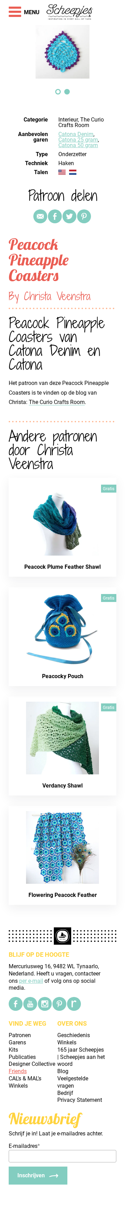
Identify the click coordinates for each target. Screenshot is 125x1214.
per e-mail (31, 981)
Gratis (109, 488)
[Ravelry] (74, 1004)
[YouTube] (30, 1004)
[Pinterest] (84, 216)
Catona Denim (75, 134)
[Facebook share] (55, 216)
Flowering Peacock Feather (62, 895)
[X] (69, 216)
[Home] (70, 12)
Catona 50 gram (78, 145)
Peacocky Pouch (62, 676)
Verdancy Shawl (62, 785)
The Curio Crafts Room (57, 402)
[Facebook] (16, 1004)
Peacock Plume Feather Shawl (62, 567)
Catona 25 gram (78, 139)
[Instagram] (45, 1004)
